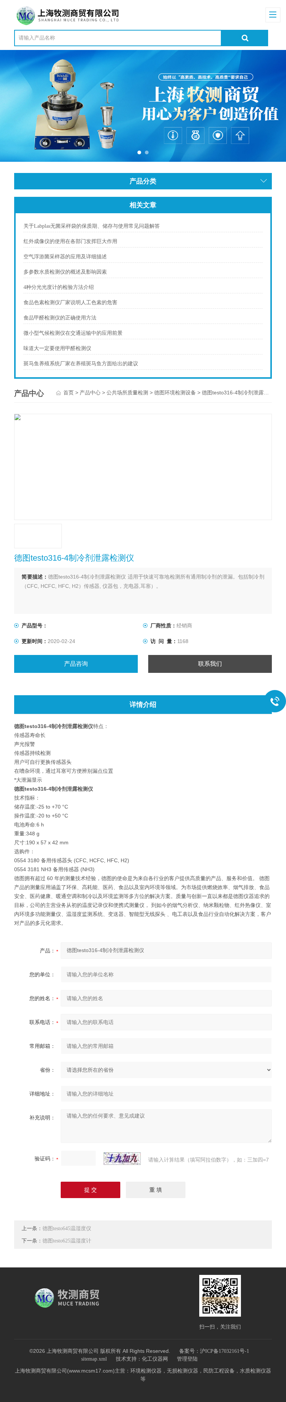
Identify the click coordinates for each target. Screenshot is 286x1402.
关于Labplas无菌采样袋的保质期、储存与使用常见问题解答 (91, 226)
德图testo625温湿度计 (66, 1241)
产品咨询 (76, 664)
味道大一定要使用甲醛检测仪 (57, 348)
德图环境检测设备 (175, 393)
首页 (68, 393)
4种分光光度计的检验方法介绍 (58, 287)
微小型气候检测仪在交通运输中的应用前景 (73, 333)
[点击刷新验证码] (122, 1158)
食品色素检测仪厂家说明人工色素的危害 (70, 302)
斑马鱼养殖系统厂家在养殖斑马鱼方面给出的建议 (80, 363)
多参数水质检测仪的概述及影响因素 (65, 272)
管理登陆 (187, 1359)
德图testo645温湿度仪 (66, 1228)
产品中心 (90, 393)
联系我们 (210, 664)
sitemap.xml (94, 1359)
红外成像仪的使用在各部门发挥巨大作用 (70, 241)
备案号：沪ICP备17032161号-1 (214, 1351)
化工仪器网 (155, 1359)
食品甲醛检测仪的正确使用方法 (59, 318)
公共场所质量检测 (127, 393)
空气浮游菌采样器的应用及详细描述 (65, 256)
